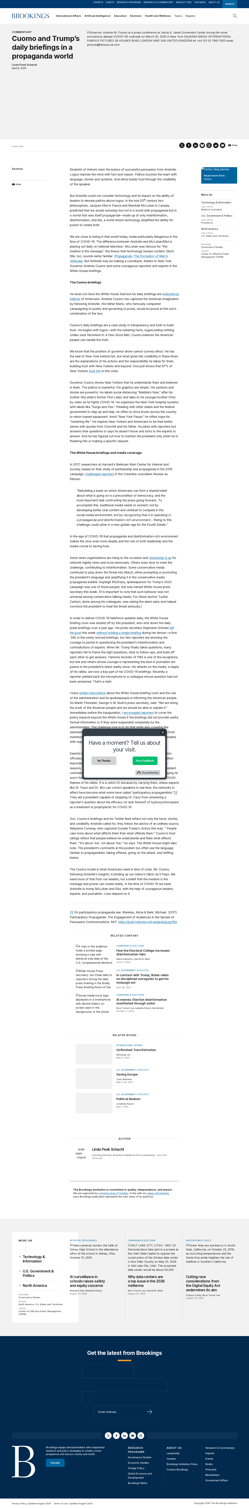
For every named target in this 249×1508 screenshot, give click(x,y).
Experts (98, 2)
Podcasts (210, 1469)
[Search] (235, 16)
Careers (171, 1458)
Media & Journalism (211, 209)
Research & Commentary (158, 2)
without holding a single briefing (118, 633)
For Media (200, 2)
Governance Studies (212, 247)
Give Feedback (145, 760)
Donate (229, 4)
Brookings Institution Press (182, 1464)
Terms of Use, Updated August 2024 (73, 1503)
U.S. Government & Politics (216, 215)
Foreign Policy (136, 1468)
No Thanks (104, 760)
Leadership (173, 1453)
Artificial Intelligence (97, 15)
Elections (136, 15)
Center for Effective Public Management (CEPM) (215, 255)
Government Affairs (216, 1480)
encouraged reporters (138, 712)
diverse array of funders (114, 1193)
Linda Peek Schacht (24, 64)
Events (110, 2)
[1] (175, 792)
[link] (43, 1259)
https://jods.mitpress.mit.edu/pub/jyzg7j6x (147, 922)
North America (209, 228)
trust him (95, 371)
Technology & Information (216, 202)
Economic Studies (138, 1462)
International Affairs (68, 15)
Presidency (207, 222)
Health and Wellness (158, 15)
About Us (214, 2)
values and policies (158, 1193)
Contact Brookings (177, 1469)
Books (209, 1464)
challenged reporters (99, 474)
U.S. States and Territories (215, 236)
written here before (92, 693)
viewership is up (160, 558)
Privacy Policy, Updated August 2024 (31, 1503)
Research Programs (129, 2)
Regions (190, 15)
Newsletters (184, 2)
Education (120, 15)
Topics (178, 15)
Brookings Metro (137, 1483)
